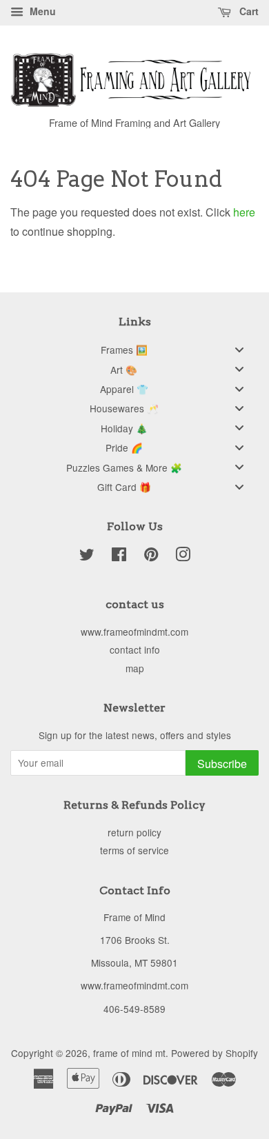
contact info (135, 649)
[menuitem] (134, 349)
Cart (248, 11)
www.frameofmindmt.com (134, 631)
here (244, 212)
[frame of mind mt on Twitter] (86, 556)
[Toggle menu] (239, 349)
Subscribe (222, 764)
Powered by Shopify (214, 1053)
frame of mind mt (129, 1053)
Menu (41, 11)
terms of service (134, 850)
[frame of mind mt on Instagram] (182, 556)
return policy (134, 832)
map (135, 668)
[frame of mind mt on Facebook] (119, 556)
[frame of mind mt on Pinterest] (151, 556)
